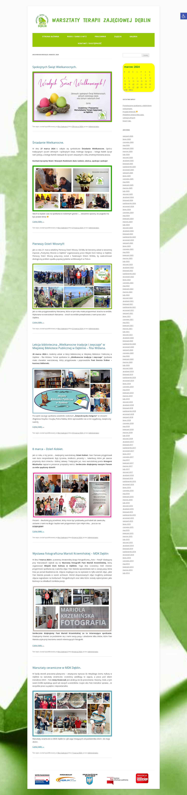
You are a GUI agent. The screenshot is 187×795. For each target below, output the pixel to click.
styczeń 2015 (128, 542)
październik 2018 (129, 411)
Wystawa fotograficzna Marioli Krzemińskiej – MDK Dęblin (70, 553)
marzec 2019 (127, 396)
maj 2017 (126, 460)
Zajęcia (117, 36)
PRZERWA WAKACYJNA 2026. (133, 115)
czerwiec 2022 (128, 283)
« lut (125, 89)
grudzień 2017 (128, 441)
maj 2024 (126, 215)
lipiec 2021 (127, 316)
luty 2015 (126, 539)
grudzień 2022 (128, 267)
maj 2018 (126, 426)
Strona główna (50, 36)
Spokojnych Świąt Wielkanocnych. (54, 67)
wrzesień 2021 (128, 310)
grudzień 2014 (128, 545)
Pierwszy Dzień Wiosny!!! (48, 244)
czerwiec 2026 (128, 142)
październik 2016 (129, 481)
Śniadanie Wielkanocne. (48, 142)
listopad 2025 (128, 163)
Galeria (133, 36)
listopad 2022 (128, 270)
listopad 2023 (128, 234)
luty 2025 (126, 191)
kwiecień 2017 (128, 463)
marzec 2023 (127, 258)
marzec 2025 (127, 188)
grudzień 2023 (128, 231)
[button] (183, 16)
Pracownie (100, 36)
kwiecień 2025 (128, 185)
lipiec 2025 (127, 176)
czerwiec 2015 (128, 527)
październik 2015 (129, 515)
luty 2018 (126, 435)
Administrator (94, 126)
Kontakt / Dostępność (90, 43)
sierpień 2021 (128, 313)
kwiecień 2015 (128, 533)
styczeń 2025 (128, 194)
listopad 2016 (128, 478)
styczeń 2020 (128, 368)
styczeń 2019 (128, 402)
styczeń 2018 (128, 438)
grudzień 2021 (128, 301)
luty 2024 (126, 225)
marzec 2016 (127, 500)
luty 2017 (126, 469)
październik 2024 (129, 203)
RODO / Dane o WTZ (77, 36)
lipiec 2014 (127, 558)
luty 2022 (126, 295)
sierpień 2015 (128, 521)
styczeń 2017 (128, 472)
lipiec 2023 (127, 246)
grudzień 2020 (128, 338)
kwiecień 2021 (128, 325)
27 (133, 87)
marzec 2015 (127, 536)
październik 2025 (129, 166)
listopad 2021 (128, 304)
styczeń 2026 (128, 157)
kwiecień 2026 (128, 148)
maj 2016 (126, 493)
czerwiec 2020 (128, 353)
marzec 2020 (127, 362)
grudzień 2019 (128, 371)
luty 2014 (126, 573)
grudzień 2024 (128, 197)
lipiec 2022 (127, 280)
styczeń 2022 (128, 298)
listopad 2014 (128, 548)
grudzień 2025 (128, 160)
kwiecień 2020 (128, 359)
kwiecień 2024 (128, 218)
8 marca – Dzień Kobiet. (47, 449)
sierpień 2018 (128, 417)
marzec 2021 (127, 328)
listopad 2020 (128, 341)
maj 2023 (126, 252)
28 (137, 87)
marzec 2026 (127, 151)
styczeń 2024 (128, 228)
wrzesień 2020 (128, 347)
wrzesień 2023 (128, 240)
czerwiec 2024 (128, 212)
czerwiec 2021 (128, 319)
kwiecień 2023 (128, 255)
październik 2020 (129, 344)
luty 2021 (126, 331)
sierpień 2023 (128, 243)
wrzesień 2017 (128, 451)
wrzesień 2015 (128, 518)
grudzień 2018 (128, 405)
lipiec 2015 (127, 524)
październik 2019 (129, 377)
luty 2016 (126, 503)
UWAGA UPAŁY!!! (129, 118)
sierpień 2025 (128, 173)
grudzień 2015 (128, 509)
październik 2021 (129, 307)
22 (141, 84)
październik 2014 (129, 551)
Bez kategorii (63, 126)
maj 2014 (126, 564)
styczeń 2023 (128, 264)
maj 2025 (126, 182)
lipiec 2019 (127, 383)
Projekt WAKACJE (129, 111)
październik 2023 (129, 237)
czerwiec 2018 (128, 423)
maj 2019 (126, 390)
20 (133, 84)
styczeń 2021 (128, 335)
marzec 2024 (127, 221)
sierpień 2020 (128, 350)
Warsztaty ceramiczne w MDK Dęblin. (56, 667)
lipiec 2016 (127, 487)
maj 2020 (126, 356)
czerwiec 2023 (128, 249)
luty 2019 (126, 399)
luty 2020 (126, 365)
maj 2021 (126, 322)
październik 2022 (129, 273)
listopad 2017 (128, 445)
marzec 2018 (127, 432)
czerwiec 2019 (128, 386)
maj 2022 (126, 286)
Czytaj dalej (38, 221)
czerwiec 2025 (128, 179)
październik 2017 (129, 448)
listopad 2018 (128, 408)
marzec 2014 (127, 570)
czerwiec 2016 (128, 490)
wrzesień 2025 (128, 170)
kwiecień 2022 (128, 289)
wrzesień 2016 (128, 484)
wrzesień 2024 (128, 206)
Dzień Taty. (127, 121)
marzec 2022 (127, 292)
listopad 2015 (128, 512)
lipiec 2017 (127, 454)
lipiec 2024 (127, 209)
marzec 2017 (127, 466)
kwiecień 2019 (128, 393)
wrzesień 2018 (128, 414)
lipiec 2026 (127, 139)
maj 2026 (126, 145)
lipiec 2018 (127, 420)
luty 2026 (126, 154)
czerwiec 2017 (128, 457)
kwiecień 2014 (128, 567)
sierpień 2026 (128, 136)
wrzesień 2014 (128, 555)
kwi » (131, 89)
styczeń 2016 (128, 506)
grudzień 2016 (128, 475)
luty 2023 (126, 261)
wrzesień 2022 (128, 276)
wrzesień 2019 (128, 380)
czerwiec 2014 (128, 561)
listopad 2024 (128, 200)
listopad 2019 (128, 374)
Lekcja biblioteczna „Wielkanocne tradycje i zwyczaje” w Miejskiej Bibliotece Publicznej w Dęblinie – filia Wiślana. (69, 346)
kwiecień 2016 (128, 496)
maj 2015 (126, 530)
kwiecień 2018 (128, 429)
